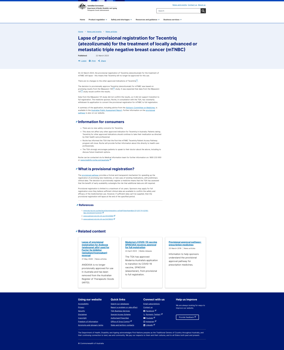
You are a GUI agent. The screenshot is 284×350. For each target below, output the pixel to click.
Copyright (82, 318)
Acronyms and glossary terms (90, 325)
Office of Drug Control (121, 321)
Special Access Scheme (121, 314)
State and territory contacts (122, 325)
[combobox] (181, 10)
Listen (83, 61)
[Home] (97, 7)
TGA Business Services (120, 311)
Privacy (81, 307)
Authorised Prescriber (120, 318)
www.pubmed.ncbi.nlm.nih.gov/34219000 (98, 219)
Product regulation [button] (97, 19)
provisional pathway (90, 175)
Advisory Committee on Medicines (140, 107)
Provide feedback (187, 318)
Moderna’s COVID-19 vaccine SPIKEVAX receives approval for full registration (141, 245)
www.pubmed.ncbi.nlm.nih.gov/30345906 (98, 216)
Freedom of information (88, 321)
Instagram (150, 321)
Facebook (150, 311)
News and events (180, 5)
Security (81, 311)
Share (103, 61)
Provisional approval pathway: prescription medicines (185, 243)
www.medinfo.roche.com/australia (95, 160)
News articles (111, 31)
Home (82, 19)
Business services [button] (171, 19)
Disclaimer (82, 314)
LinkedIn (150, 325)
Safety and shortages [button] (120, 19)
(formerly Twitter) (153, 314)
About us (201, 5)
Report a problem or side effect (124, 307)
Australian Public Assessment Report (106, 110)
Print (93, 61)
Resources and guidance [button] (146, 19)
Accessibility (83, 304)
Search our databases (120, 304)
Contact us (192, 5)
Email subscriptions (151, 304)
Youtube (150, 318)
